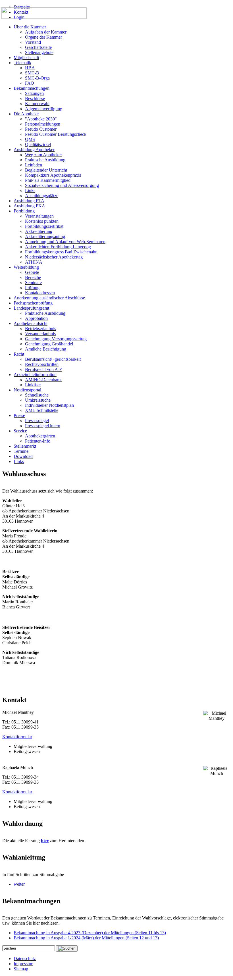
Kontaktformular (17, 736)
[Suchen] (67, 948)
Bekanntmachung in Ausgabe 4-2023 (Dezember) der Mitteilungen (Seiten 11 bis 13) (90, 932)
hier (45, 840)
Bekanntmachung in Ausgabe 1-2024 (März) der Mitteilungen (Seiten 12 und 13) (86, 937)
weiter (19, 884)
